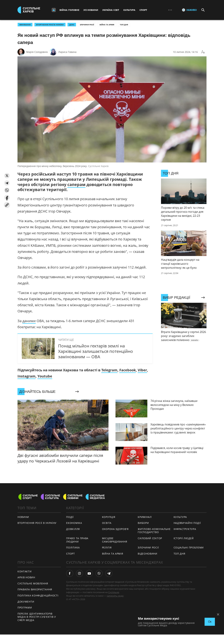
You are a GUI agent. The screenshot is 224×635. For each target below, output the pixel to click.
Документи (26, 601)
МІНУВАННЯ (25, 24)
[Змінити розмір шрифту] (203, 52)
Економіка (74, 523)
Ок (209, 621)
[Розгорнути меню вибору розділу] (54, 10)
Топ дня (124, 24)
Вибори (143, 523)
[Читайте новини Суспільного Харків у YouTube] (89, 573)
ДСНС (71, 24)
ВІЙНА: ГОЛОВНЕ (69, 10)
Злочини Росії (87, 24)
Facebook (127, 370)
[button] (7, 176)
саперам (76, 184)
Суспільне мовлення (33, 583)
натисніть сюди (115, 595)
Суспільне (113, 592)
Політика (73, 547)
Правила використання (35, 589)
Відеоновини (147, 553)
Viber (142, 370)
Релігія (107, 547)
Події (70, 517)
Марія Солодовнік (37, 52)
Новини (23, 517)
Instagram (27, 376)
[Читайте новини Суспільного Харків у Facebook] (69, 573)
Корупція (108, 517)
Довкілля (73, 529)
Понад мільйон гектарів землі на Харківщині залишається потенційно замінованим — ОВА (95, 351)
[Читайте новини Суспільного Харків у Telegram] (108, 573)
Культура (129, 10)
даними (29, 320)
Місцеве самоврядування (114, 540)
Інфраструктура (185, 529)
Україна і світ (110, 10)
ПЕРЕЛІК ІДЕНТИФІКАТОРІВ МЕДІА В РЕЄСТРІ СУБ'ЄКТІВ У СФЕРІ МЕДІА (37, 617)
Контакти (25, 571)
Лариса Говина (67, 52)
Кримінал (145, 517)
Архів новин (26, 577)
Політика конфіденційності (38, 595)
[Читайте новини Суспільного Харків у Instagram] (79, 573)
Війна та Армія (107, 24)
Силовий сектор (150, 538)
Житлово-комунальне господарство (154, 530)
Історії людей (184, 538)
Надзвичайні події (187, 523)
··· (170, 10)
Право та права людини (77, 540)
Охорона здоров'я (115, 529)
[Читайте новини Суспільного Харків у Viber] (99, 573)
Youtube (44, 376)
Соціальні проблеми (189, 547)
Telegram (109, 370)
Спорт (143, 10)
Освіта (106, 523)
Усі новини (90, 10)
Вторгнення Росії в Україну (50, 24)
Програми (25, 607)
